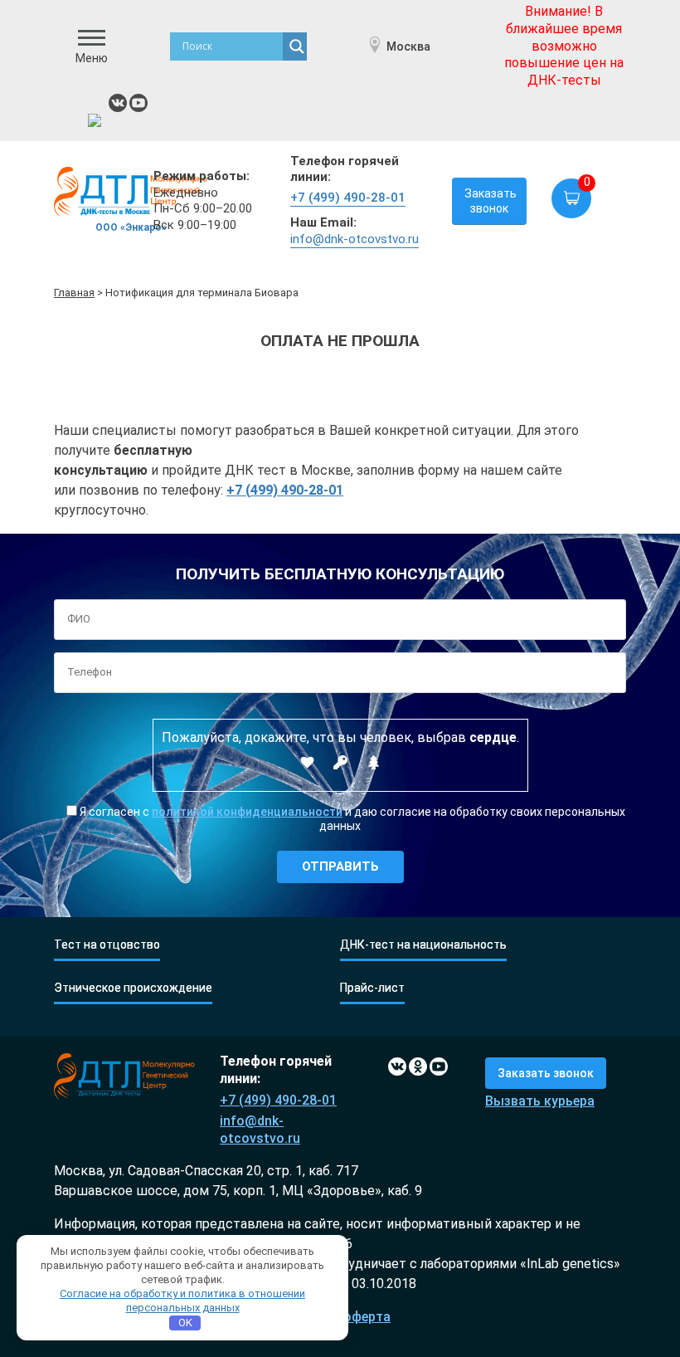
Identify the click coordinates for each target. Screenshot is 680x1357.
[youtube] (138, 103)
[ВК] (118, 103)
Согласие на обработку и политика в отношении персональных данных (182, 1300)
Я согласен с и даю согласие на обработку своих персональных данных (351, 818)
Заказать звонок (490, 201)
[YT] (439, 1066)
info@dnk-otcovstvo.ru (354, 239)
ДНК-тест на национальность (423, 945)
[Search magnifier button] (297, 46)
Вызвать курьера (540, 1101)
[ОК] (418, 1066)
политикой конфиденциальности (247, 811)
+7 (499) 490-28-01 (348, 197)
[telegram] (97, 123)
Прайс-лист (372, 988)
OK (185, 1322)
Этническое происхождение (133, 988)
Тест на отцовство (107, 945)
